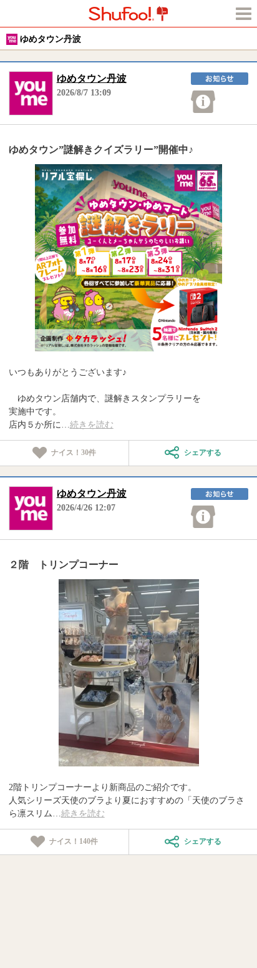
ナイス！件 (73, 452)
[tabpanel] (129, 257)
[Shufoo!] (128, 13)
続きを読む (92, 424)
